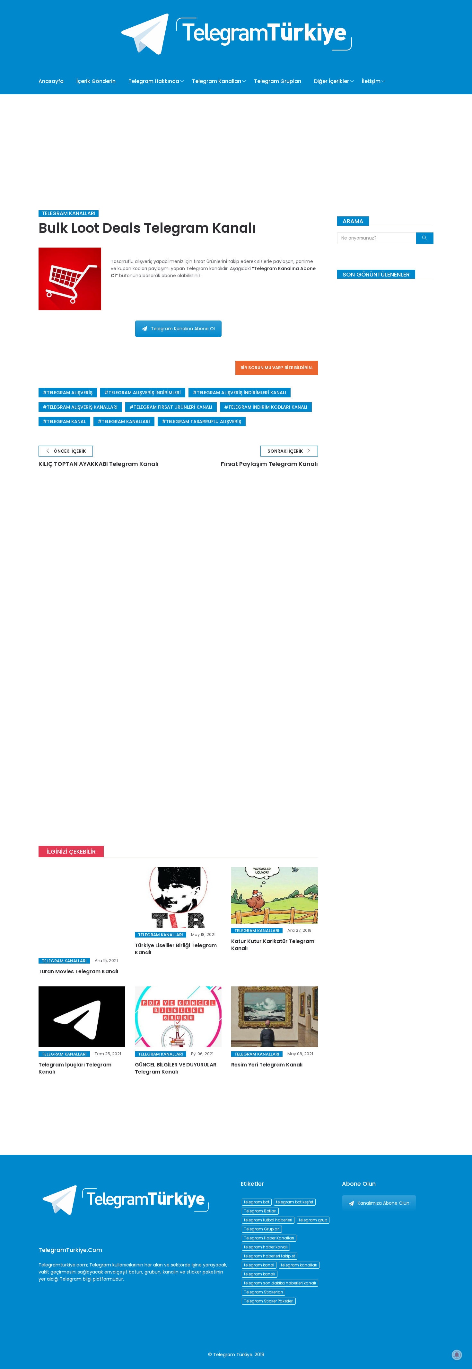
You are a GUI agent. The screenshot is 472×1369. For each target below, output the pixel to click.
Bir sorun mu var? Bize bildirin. (276, 368)
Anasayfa (51, 81)
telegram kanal (66, 421)
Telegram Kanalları (216, 81)
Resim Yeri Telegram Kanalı (266, 1045)
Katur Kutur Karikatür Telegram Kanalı (272, 945)
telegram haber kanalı (266, 1247)
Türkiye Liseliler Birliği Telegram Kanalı (176, 949)
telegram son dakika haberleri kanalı (280, 1283)
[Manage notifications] (457, 1355)
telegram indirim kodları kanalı (267, 407)
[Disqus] (178, 570)
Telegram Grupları (277, 81)
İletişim (371, 81)
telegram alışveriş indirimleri (145, 392)
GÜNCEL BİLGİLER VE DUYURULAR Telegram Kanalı (175, 1049)
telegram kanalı (259, 1274)
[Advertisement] (236, 142)
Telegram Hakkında (153, 81)
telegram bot (256, 1202)
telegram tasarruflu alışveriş (203, 421)
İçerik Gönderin (96, 81)
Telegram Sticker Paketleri (268, 1301)
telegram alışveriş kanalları (82, 407)
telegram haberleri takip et (269, 1256)
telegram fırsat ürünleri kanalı (173, 407)
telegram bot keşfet (294, 1202)
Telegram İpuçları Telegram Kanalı (75, 1049)
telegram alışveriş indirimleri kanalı (241, 392)
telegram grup (313, 1220)
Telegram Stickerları (263, 1292)
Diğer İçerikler (331, 81)
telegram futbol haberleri (268, 1220)
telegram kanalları (126, 421)
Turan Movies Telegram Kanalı (78, 945)
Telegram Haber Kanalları (269, 1238)
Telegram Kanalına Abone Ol (183, 328)
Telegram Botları (260, 1211)
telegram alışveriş (69, 392)
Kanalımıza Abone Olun (383, 1203)
